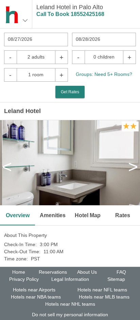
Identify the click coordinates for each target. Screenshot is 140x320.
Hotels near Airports (34, 289)
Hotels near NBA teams (36, 297)
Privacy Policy (24, 279)
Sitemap (116, 279)
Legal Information (70, 279)
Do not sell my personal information (70, 314)
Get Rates (70, 92)
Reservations (53, 272)
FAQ (121, 272)
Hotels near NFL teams (102, 289)
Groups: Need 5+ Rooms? (104, 74)
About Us (87, 272)
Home (18, 272)
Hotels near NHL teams (70, 304)
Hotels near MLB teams (104, 297)
